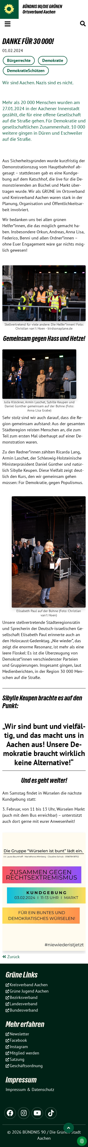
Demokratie (52, 60)
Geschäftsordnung (26, 1065)
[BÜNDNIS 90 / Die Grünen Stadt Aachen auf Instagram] (24, 1113)
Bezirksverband (24, 997)
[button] (8, 23)
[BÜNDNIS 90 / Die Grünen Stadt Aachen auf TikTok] (51, 1113)
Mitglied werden (24, 1053)
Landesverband (23, 1003)
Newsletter (19, 1034)
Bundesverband (24, 1010)
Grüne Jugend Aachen (29, 991)
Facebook (18, 1040)
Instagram (19, 1046)
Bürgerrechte (19, 60)
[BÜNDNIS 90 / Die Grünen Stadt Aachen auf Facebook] (10, 1113)
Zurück (13, 956)
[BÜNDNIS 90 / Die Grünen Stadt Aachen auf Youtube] (37, 1113)
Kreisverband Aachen (29, 984)
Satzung (17, 1059)
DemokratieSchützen (26, 70)
